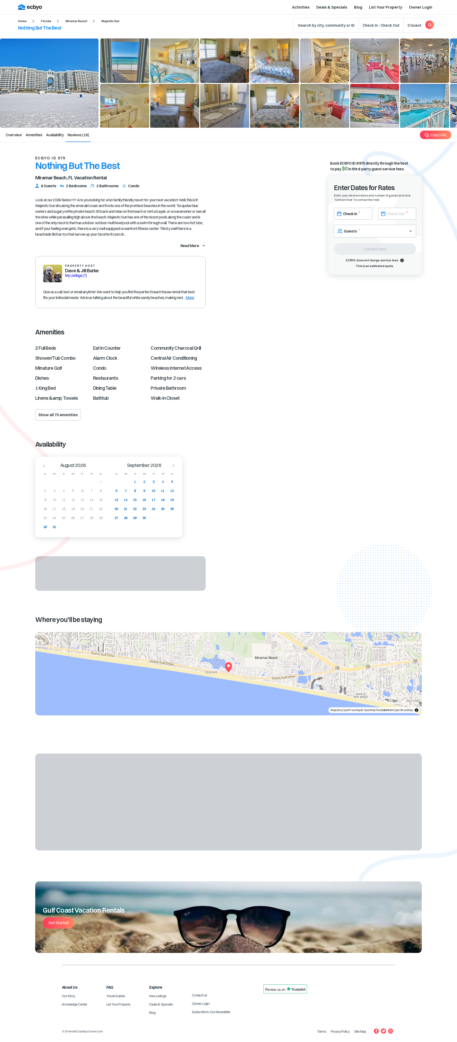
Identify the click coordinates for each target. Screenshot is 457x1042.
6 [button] (82, 491)
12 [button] (73, 500)
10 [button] (54, 500)
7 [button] (91, 491)
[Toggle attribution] (416, 710)
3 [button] (54, 491)
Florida (46, 21)
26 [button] (73, 518)
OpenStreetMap (403, 710)
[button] (42, 465)
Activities (301, 7)
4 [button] (64, 491)
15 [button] (101, 500)
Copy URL (439, 134)
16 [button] (45, 509)
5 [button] (73, 491)
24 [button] (54, 518)
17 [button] (54, 509)
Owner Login (420, 7)
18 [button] (63, 509)
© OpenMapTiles (371, 710)
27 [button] (82, 518)
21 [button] (91, 509)
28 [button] (91, 518)
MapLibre (335, 710)
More (190, 297)
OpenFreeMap (351, 710)
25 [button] (63, 518)
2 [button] (45, 491)
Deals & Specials (331, 7)
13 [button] (82, 500)
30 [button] (45, 527)
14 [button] (91, 500)
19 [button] (73, 509)
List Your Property (385, 7)
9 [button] (45, 500)
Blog (358, 7)
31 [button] (54, 527)
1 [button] (101, 482)
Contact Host (375, 249)
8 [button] (101, 491)
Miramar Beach (76, 21)
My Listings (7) (76, 275)
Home (22, 21)
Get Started (59, 922)
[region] (228, 673)
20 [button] (82, 509)
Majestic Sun (110, 21)
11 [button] (63, 500)
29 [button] (101, 518)
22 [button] (101, 509)
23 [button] (45, 518)
